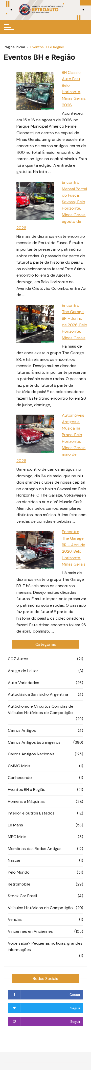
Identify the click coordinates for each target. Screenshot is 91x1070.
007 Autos (18, 658)
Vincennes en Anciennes (30, 931)
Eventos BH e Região (27, 789)
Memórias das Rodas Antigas (34, 848)
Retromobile (19, 884)
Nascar (14, 860)
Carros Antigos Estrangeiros (34, 742)
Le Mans (15, 825)
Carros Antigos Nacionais (31, 754)
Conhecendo (20, 777)
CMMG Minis (19, 766)
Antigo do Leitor (23, 670)
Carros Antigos (22, 730)
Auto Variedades (23, 682)
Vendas (15, 919)
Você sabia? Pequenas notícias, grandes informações (45, 947)
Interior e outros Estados (31, 813)
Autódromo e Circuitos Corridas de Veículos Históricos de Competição (40, 710)
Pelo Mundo (19, 872)
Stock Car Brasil (22, 895)
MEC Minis (17, 836)
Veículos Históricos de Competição (40, 907)
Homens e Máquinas (26, 801)
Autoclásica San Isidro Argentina (38, 694)
